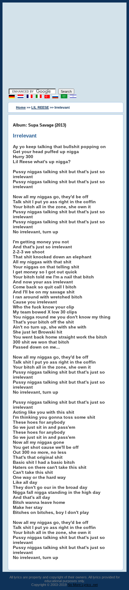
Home (21, 107)
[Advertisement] (64, 46)
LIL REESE (40, 107)
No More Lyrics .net (83, 585)
